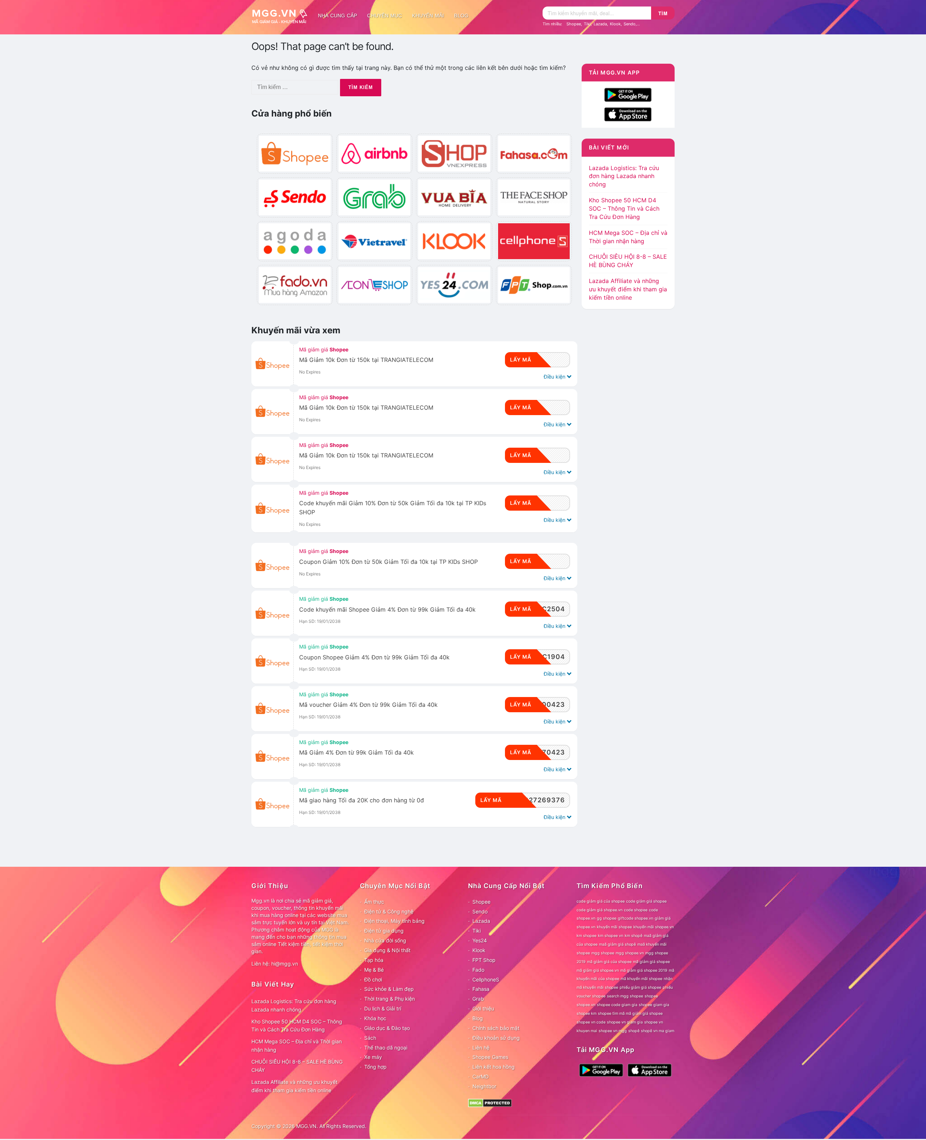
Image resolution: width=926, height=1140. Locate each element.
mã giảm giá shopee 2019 (643, 970)
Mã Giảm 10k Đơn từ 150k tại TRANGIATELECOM (366, 359)
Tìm (663, 13)
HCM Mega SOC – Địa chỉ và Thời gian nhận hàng (296, 1045)
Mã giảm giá (323, 349)
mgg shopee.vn (630, 953)
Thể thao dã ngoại (385, 1047)
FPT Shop (484, 960)
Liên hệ (480, 1047)
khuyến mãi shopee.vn (653, 927)
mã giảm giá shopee (651, 961)
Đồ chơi (373, 979)
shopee (651, 996)
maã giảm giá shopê (617, 944)
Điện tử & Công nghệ (388, 911)
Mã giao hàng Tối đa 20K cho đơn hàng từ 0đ (361, 800)
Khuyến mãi (428, 15)
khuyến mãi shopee (614, 927)
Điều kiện (555, 376)
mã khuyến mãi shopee (641, 978)
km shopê (633, 935)
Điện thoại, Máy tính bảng (394, 921)
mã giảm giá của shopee (609, 961)
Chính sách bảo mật (495, 1028)
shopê (634, 1031)
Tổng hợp (375, 1067)
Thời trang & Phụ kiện (389, 999)
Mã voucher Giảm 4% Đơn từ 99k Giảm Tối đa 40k (368, 704)
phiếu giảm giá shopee (640, 987)
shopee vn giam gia (625, 1022)
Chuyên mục (384, 15)
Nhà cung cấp (337, 15)
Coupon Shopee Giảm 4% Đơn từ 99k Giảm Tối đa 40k (374, 657)
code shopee (635, 910)
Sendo (630, 23)
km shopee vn (610, 935)
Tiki (587, 23)
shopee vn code (591, 1022)
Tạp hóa (373, 960)
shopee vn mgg (613, 1031)
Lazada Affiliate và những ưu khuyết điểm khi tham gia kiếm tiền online (628, 289)
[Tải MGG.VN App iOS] (628, 114)
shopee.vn (586, 1004)
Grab (478, 999)
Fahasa (480, 989)
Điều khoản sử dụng (496, 1038)
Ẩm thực (374, 902)
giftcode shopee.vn (635, 918)
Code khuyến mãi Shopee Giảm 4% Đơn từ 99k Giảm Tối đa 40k (387, 609)
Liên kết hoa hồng (493, 1067)
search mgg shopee (625, 996)
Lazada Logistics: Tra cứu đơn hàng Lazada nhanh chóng (624, 176)
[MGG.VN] (282, 15)
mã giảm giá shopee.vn (598, 970)
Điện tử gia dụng (384, 931)
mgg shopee (602, 953)
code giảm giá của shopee (601, 901)
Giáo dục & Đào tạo (387, 1028)
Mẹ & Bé (374, 970)
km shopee (586, 935)
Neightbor (484, 1086)
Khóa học (375, 1018)
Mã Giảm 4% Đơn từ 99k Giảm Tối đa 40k (356, 752)
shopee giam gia (654, 1004)
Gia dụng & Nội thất (387, 950)
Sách (370, 1038)
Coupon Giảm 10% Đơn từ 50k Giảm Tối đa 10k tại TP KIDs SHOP (388, 561)
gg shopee (606, 918)
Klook (615, 23)
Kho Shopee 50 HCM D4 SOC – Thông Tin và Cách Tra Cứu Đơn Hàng (624, 208)
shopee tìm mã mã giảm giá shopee (630, 1013)
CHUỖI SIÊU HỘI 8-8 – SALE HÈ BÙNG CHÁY (297, 1066)
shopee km (586, 1013)
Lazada (600, 23)
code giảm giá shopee (646, 901)
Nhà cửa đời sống (385, 940)
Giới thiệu (483, 1008)
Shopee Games (490, 1057)
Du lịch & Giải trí (382, 1008)
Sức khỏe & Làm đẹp (389, 989)
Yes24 (479, 940)
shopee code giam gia (617, 1004)
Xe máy (373, 1057)
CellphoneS (485, 979)
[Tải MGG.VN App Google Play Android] (628, 94)
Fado (478, 970)
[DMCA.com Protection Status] (490, 1102)
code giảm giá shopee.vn (600, 910)
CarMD (480, 1076)
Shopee (573, 23)
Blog (461, 15)
